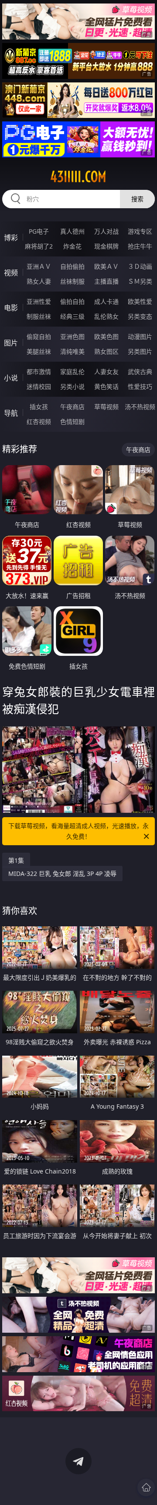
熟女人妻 (39, 281)
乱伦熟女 (106, 316)
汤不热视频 (140, 406)
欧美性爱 (140, 301)
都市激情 (39, 371)
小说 (11, 378)
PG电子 (39, 231)
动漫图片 (140, 336)
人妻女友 (106, 371)
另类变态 (140, 316)
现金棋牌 (106, 246)
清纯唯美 (72, 351)
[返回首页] (146, 1487)
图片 (11, 343)
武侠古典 (140, 371)
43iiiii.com (78, 176)
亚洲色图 (72, 336)
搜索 (137, 199)
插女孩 (39, 406)
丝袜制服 (72, 281)
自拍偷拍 (72, 266)
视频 (11, 273)
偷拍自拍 (72, 301)
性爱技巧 (140, 386)
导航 (11, 413)
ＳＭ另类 (140, 281)
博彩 (11, 237)
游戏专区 (140, 231)
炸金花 (72, 246)
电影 (11, 308)
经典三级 (72, 316)
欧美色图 (106, 336)
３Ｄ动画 (140, 266)
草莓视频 (106, 406)
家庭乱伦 (72, 371)
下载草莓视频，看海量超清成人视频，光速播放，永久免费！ (78, 831)
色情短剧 (72, 421)
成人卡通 (106, 301)
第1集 (16, 860)
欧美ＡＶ (106, 266)
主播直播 (106, 281)
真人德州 (72, 231)
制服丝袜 (39, 316)
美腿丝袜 (39, 351)
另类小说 (72, 386)
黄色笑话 (106, 386)
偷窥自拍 (39, 336)
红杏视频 (39, 421)
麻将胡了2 (39, 246)
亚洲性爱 (39, 301)
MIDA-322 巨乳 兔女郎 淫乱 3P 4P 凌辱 (62, 873)
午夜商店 (72, 406)
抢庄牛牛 (140, 246)
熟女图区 (106, 351)
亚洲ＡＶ (39, 266)
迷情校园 (39, 386)
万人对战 (106, 231)
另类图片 (140, 351)
